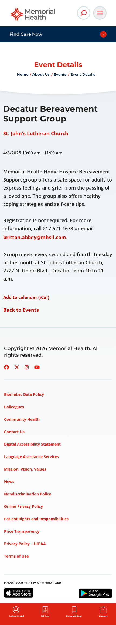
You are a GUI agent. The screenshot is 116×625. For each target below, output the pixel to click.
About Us (41, 74)
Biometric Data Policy (24, 394)
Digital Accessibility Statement (32, 444)
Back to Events (21, 310)
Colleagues (14, 406)
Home (22, 74)
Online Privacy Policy (23, 506)
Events (60, 74)
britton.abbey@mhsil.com (34, 237)
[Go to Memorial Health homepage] (33, 16)
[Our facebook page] (6, 367)
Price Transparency (21, 531)
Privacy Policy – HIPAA (25, 543)
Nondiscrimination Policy (27, 493)
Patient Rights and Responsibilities (36, 518)
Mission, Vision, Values (25, 469)
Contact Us (14, 431)
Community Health (22, 419)
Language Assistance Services (31, 456)
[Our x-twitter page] (16, 367)
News (9, 481)
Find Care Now (25, 34)
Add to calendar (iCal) (26, 297)
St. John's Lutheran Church (35, 133)
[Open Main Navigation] (100, 13)
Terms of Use (16, 556)
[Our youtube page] (37, 367)
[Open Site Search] (83, 13)
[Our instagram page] (27, 367)
